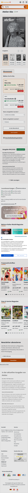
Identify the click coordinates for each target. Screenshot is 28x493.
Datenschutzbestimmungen (21, 236)
